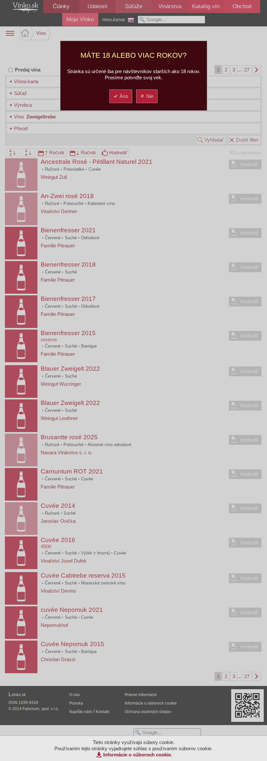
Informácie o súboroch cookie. (137, 754)
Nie (149, 96)
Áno (123, 96)
